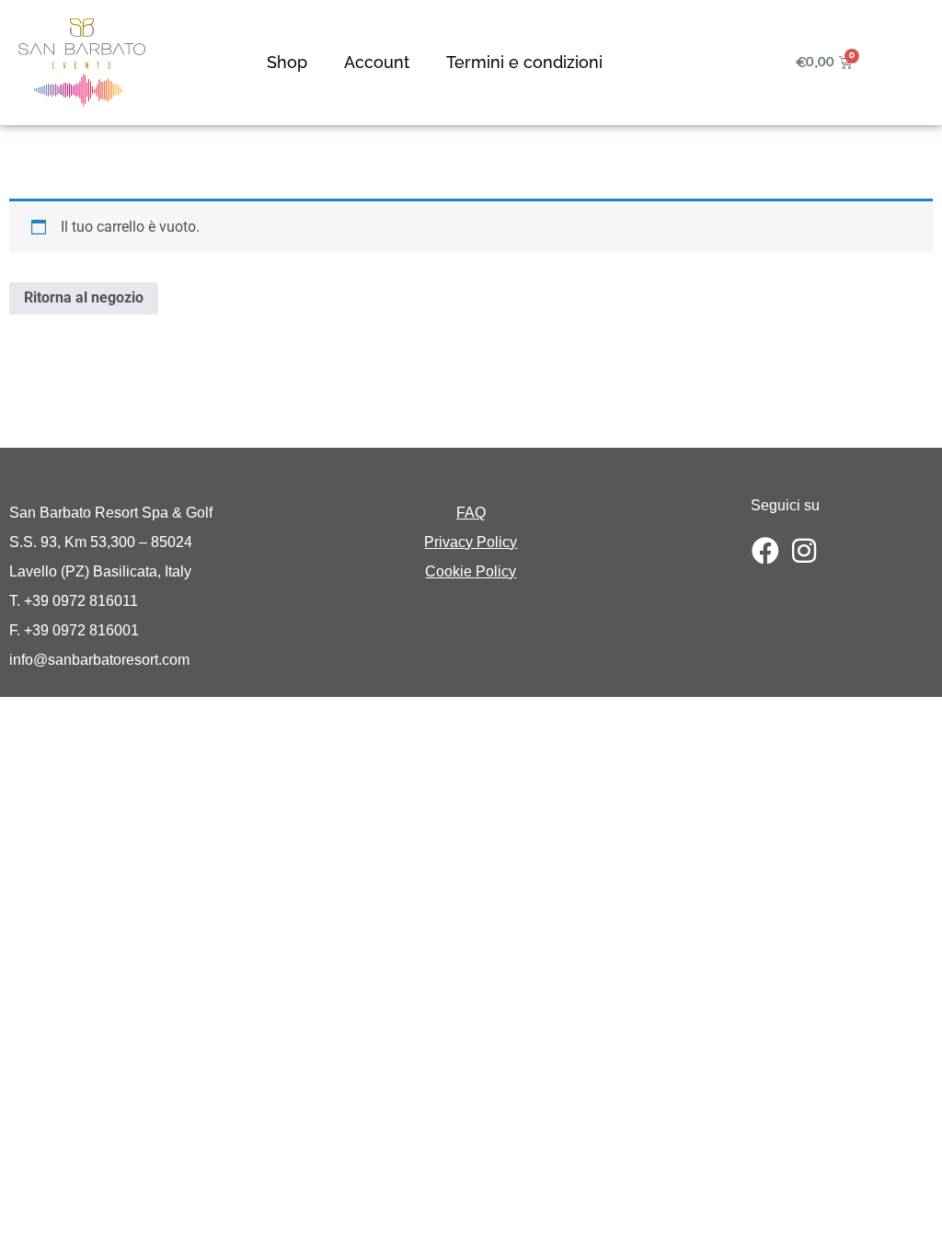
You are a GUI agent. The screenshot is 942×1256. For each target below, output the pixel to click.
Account (376, 62)
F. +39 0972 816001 (74, 630)
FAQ (471, 512)
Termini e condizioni (524, 62)
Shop (287, 62)
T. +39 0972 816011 (73, 601)
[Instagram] (804, 550)
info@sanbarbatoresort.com (99, 660)
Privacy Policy (470, 542)
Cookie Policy (470, 571)
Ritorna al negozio (84, 297)
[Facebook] (765, 550)
